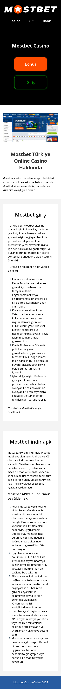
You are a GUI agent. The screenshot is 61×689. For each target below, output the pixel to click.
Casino (15, 21)
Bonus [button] (30, 64)
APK (31, 21)
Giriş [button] (31, 82)
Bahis (47, 21)
